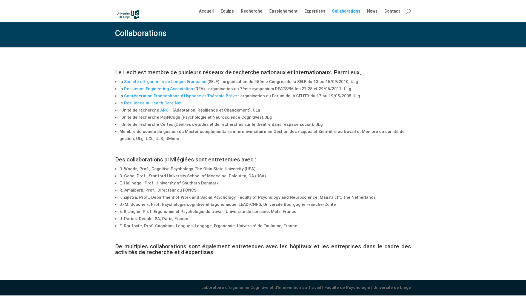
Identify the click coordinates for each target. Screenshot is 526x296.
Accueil (206, 11)
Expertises (314, 11)
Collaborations (346, 11)
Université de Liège (392, 287)
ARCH (165, 110)
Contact (392, 11)
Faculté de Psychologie (347, 287)
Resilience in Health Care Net (153, 103)
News (372, 11)
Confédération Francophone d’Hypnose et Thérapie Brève (180, 95)
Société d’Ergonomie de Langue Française (165, 81)
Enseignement (283, 11)
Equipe (227, 11)
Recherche (251, 11)
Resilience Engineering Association (158, 88)
